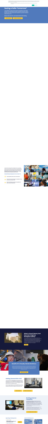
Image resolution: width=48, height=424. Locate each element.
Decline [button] (36, 5)
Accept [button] (33, 5)
